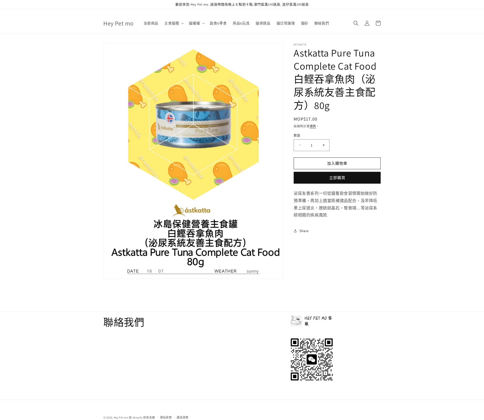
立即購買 (337, 177)
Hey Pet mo (121, 417)
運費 (313, 126)
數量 (297, 135)
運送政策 (183, 417)
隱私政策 (166, 417)
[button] (173, 23)
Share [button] (304, 230)
